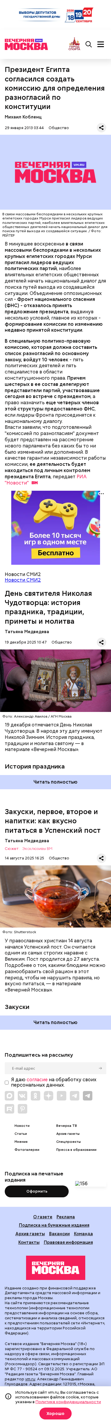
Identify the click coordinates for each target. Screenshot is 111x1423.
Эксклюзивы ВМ (37, 849)
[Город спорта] (74, 44)
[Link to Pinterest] (22, 1109)
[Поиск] (88, 44)
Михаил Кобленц (23, 117)
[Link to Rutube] (9, 1109)
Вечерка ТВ (66, 1125)
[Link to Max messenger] (9, 1095)
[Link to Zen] (48, 1095)
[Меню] (100, 44)
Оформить (36, 1191)
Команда (83, 1233)
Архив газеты (68, 1133)
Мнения (21, 1141)
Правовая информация (68, 1242)
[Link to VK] (22, 1095)
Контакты (29, 1242)
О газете (42, 1217)
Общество (59, 128)
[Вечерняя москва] (55, 1268)
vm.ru (30, 1379)
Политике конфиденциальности (68, 1401)
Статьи (21, 1133)
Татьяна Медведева (27, 631)
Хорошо (55, 1413)
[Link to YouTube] (61, 1095)
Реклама (66, 1217)
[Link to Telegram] (74, 1095)
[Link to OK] (35, 1095)
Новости (22, 1125)
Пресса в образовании (76, 1149)
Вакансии (59, 1233)
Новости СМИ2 (23, 580)
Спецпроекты (68, 1141)
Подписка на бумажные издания (54, 1225)
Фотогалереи (27, 1149)
